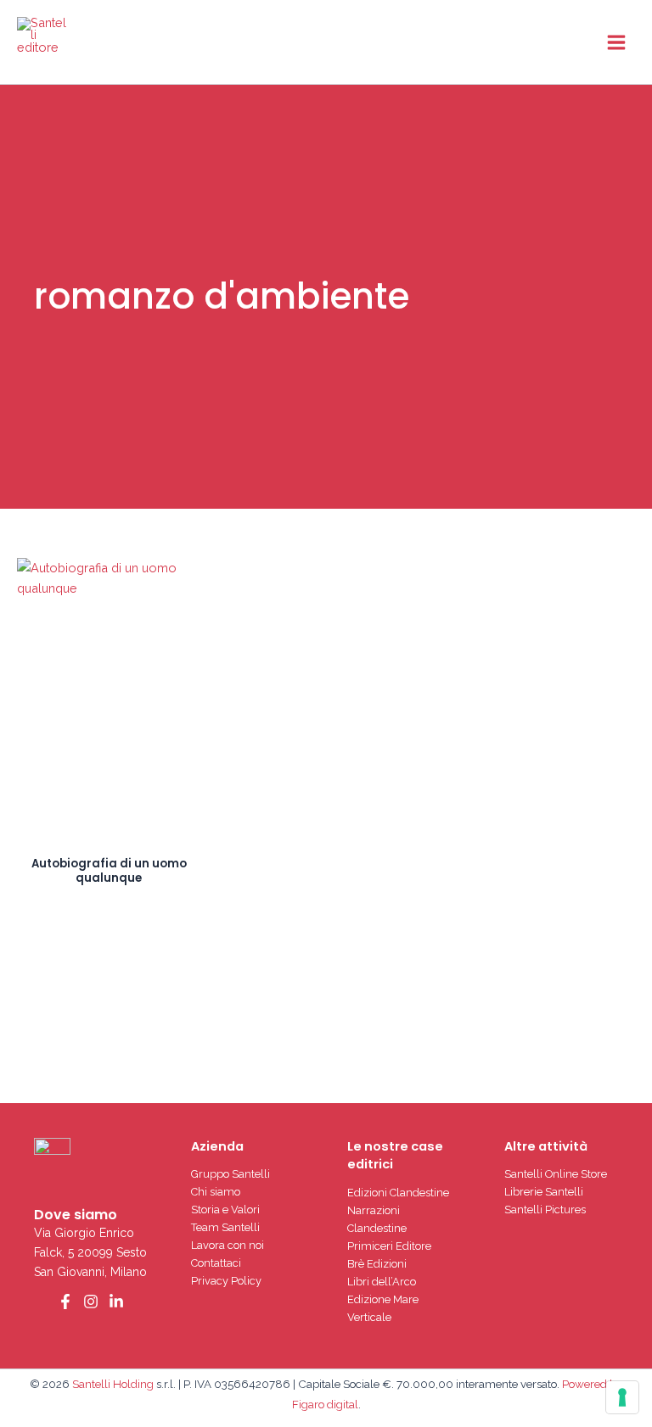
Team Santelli (225, 1227)
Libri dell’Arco (381, 1281)
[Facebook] (65, 1301)
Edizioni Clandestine (398, 1192)
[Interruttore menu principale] (616, 41)
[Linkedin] (116, 1301)
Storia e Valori (225, 1209)
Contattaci (216, 1263)
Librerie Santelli (543, 1191)
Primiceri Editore (389, 1246)
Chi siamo (215, 1191)
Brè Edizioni (377, 1263)
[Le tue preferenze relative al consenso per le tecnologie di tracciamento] (622, 1397)
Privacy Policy (226, 1280)
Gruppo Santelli (230, 1174)
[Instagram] (90, 1301)
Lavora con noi (227, 1245)
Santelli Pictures (545, 1209)
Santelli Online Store (555, 1174)
